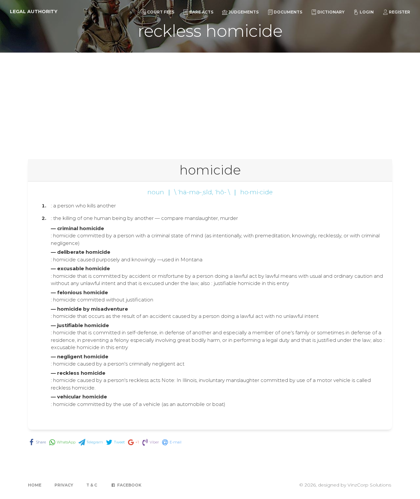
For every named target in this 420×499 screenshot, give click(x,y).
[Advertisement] (210, 102)
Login (367, 12)
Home (34, 485)
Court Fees (160, 12)
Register (399, 12)
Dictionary (331, 12)
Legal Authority (33, 11)
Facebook (128, 485)
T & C (91, 485)
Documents (288, 12)
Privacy (63, 485)
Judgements (243, 12)
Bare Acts (201, 12)
